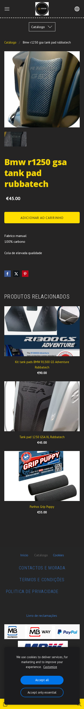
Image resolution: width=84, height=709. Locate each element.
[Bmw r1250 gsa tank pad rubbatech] (15, 139)
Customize (50, 667)
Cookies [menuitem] (58, 555)
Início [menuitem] (24, 555)
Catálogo (10, 42)
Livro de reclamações (41, 615)
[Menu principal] (7, 9)
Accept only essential (42, 692)
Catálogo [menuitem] (41, 555)
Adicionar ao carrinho (42, 218)
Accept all (42, 680)
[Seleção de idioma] (77, 9)
